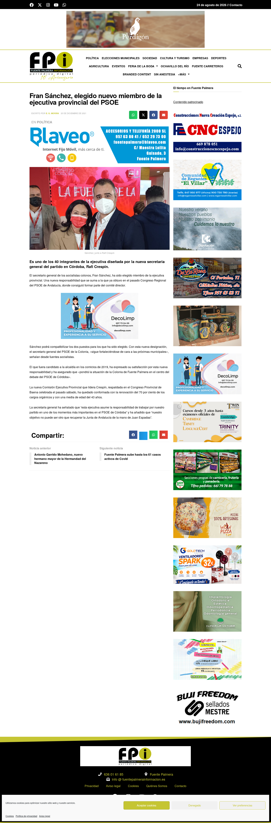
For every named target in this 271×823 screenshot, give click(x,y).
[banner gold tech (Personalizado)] (207, 564)
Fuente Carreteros (207, 66)
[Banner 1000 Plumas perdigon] (207, 325)
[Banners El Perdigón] (135, 29)
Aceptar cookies (146, 805)
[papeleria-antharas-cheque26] (207, 659)
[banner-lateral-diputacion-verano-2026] (207, 228)
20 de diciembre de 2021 (73, 113)
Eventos (118, 66)
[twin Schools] (207, 421)
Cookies (10, 815)
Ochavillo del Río (175, 66)
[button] (239, 66)
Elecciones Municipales (121, 58)
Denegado (194, 805)
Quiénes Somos (156, 786)
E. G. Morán (52, 113)
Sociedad (150, 58)
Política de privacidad (26, 815)
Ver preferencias (242, 805)
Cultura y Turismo (175, 58)
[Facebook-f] (32, 5)
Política (92, 58)
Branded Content (137, 74)
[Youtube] (56, 5)
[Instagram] (48, 5)
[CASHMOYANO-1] (207, 469)
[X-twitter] (40, 5)
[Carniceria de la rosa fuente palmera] (207, 277)
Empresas (200, 58)
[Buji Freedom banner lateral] (207, 707)
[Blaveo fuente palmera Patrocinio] (99, 144)
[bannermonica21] (99, 315)
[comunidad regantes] (207, 179)
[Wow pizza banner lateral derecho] (207, 517)
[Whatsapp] (64, 5)
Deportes (218, 58)
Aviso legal (44, 815)
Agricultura (99, 66)
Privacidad (92, 786)
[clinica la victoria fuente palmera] (207, 611)
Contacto (180, 786)
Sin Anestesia (164, 74)
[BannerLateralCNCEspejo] (207, 131)
